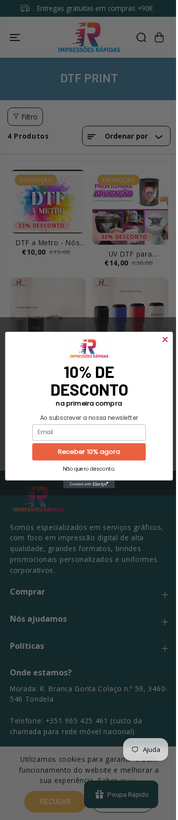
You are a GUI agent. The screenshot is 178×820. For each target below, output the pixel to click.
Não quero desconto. (89, 469)
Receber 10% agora (89, 451)
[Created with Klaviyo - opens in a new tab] (89, 484)
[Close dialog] (165, 340)
